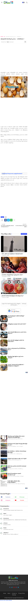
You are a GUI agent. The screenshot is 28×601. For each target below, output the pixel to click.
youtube (22, 500)
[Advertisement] (14, 19)
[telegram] (18, 587)
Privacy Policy (21, 593)
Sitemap (14, 594)
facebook (7, 497)
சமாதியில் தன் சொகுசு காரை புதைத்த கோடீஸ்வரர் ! (12, 173)
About (9, 593)
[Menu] (2, 2)
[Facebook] (5, 220)
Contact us (14, 593)
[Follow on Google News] (14, 312)
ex (4, 36)
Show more (24, 233)
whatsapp (21, 497)
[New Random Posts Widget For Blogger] (26, 372)
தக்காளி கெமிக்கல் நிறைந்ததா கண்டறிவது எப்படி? (13, 295)
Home (2, 36)
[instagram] (16, 587)
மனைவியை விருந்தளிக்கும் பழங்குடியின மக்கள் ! (12, 274)
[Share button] (14, 220)
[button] (23, 2)
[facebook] (10, 587)
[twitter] (12, 587)
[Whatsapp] (11, 220)
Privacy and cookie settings (6, 600)
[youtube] (14, 587)
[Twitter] (8, 220)
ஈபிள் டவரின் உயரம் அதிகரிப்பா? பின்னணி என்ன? (12, 253)
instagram (7, 500)
